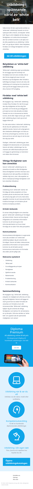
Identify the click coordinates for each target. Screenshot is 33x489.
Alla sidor (15, 479)
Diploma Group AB (14, 483)
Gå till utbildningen (16, 56)
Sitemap (15, 477)
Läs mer (16, 348)
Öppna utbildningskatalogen (16, 462)
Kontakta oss (16, 475)
